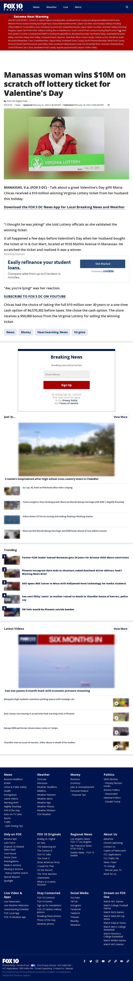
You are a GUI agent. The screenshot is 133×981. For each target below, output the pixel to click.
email (121, 961)
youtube (103, 961)
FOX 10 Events (44, 901)
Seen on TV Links (13, 814)
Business (75, 779)
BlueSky (74, 920)
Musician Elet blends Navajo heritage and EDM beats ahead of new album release (65, 530)
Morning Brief (11, 802)
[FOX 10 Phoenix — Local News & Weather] (14, 7)
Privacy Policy (70, 400)
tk (109, 961)
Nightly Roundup (12, 806)
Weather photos (45, 923)
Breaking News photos (49, 916)
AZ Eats (41, 842)
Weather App (44, 802)
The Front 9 (43, 858)
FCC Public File (111, 858)
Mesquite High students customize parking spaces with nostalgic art (39, 699)
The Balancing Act (46, 846)
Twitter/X (75, 913)
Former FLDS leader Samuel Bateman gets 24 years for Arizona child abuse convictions (75, 557)
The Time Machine (47, 873)
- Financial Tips (78, 794)
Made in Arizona (12, 865)
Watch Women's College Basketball (113, 935)
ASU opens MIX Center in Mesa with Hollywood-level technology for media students (74, 583)
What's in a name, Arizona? (46, 883)
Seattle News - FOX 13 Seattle (82, 854)
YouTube (75, 897)
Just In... (9, 417)
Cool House (10, 853)
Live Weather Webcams (16, 905)
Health (7, 790)
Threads (74, 917)
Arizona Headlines (13, 779)
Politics (109, 774)
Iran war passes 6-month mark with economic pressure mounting (47, 690)
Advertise (108, 838)
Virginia (79, 332)
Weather (43, 774)
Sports (7, 818)
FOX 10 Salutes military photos (49, 911)
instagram (97, 961)
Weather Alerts (45, 798)
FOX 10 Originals (49, 834)
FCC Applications (112, 854)
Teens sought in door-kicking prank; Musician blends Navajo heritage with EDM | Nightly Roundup (73, 501)
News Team (110, 862)
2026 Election (111, 779)
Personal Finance (79, 790)
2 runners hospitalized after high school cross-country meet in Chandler (52, 479)
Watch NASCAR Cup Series (114, 918)
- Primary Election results (113, 785)
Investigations (11, 861)
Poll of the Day (12, 810)
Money (26, 332)
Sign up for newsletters (49, 905)
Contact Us (109, 846)
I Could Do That (45, 866)
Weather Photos (45, 806)
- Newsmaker (111, 793)
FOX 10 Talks (44, 854)
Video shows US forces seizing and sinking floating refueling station (58, 516)
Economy (75, 783)
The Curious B (44, 850)
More (78, 7)
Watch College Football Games (116, 907)
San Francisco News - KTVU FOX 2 (81, 847)
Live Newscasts (12, 901)
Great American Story (48, 862)
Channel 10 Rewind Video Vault (14, 848)
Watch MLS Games (114, 944)
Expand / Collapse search (127, 7)
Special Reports (12, 876)
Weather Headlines (47, 786)
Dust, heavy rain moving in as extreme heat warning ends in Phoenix (39, 713)
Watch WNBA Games (115, 940)
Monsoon (42, 783)
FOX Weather (44, 814)
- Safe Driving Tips (13, 825)
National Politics (112, 797)
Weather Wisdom (46, 810)
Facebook (75, 909)
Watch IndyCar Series (115, 922)
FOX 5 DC (8, 105)
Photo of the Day (46, 919)
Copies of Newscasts (115, 850)
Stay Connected (48, 893)
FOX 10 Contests (46, 897)
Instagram (75, 905)
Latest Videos (14, 629)
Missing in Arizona (13, 869)
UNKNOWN (43, 877)
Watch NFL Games (113, 901)
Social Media (79, 893)
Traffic (7, 822)
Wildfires (41, 790)
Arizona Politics (112, 789)
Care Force (9, 842)
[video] (66, 661)
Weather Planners (46, 794)
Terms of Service (68, 403)
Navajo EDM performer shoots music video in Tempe (31, 728)
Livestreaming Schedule (16, 909)
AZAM (7, 783)
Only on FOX (13, 834)
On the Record (44, 870)
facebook (84, 961)
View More (120, 417)
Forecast (41, 779)
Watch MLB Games (114, 912)
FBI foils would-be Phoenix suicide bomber (48, 609)
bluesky (115, 961)
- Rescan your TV (112, 870)
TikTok (74, 901)
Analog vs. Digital (46, 838)
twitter (90, 961)
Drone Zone (10, 857)
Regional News (81, 834)
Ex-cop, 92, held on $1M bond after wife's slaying (48, 487)
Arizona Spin (10, 838)
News (17, 105)
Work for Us (110, 873)
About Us (110, 834)
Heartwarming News (52, 332)
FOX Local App (11, 913)
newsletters (127, 961)
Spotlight (8, 880)
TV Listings (109, 866)
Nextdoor (75, 924)
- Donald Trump (112, 801)
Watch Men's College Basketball (115, 928)
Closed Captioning (113, 842)
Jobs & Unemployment (82, 786)
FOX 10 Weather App (15, 917)
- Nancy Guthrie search (16, 872)
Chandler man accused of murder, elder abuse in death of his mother (39, 742)
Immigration (10, 794)
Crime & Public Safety (15, 786)
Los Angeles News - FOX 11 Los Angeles (80, 840)
